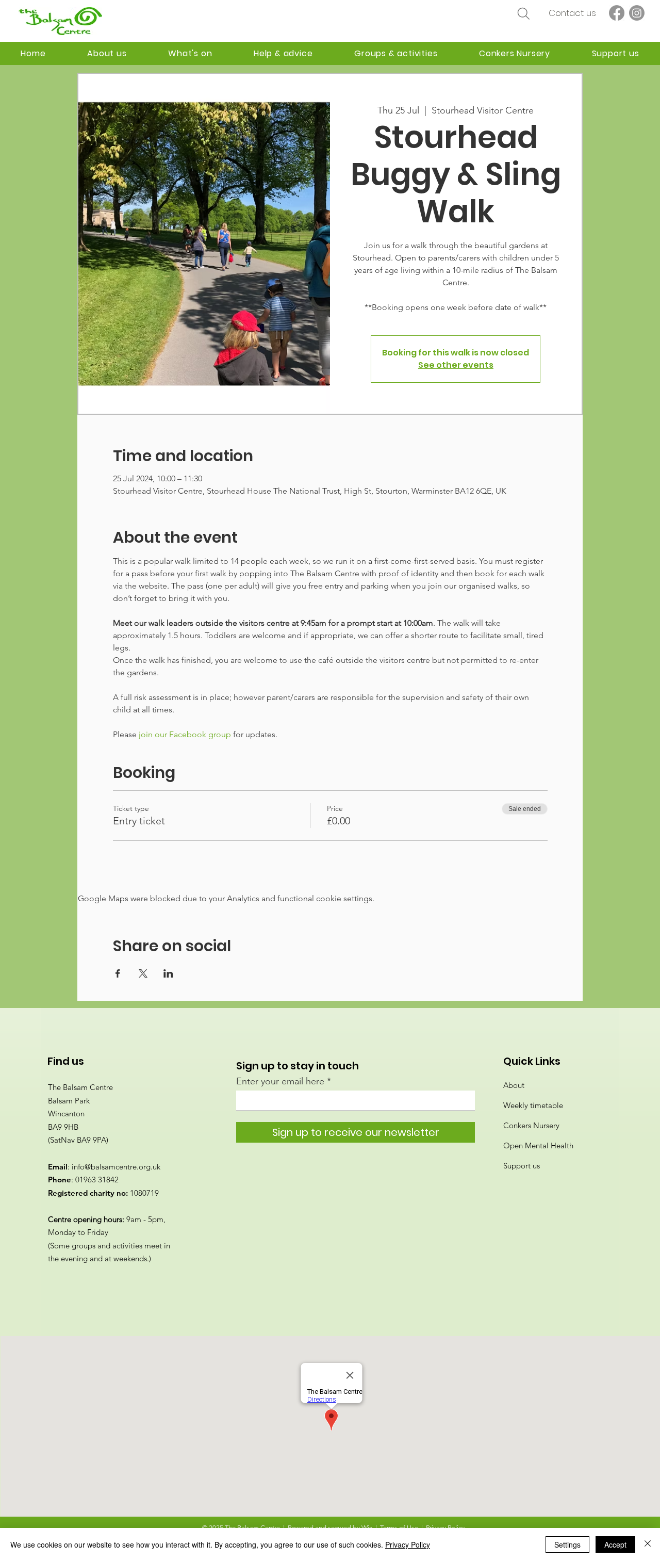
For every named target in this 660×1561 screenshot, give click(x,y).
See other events (455, 365)
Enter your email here (280, 1081)
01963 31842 (97, 1179)
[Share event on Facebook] (118, 973)
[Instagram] (637, 13)
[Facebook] (616, 13)
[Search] (523, 13)
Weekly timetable (533, 1105)
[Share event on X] (143, 973)
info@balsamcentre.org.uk (116, 1167)
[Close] (647, 1544)
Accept (615, 1544)
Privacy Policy (407, 1544)
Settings (567, 1544)
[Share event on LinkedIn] (168, 973)
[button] (283, 53)
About (513, 1085)
